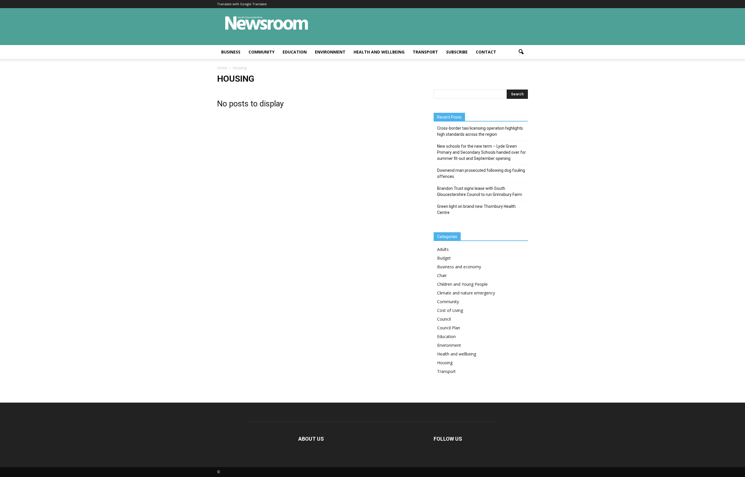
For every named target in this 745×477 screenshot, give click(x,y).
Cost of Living (450, 310)
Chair (442, 275)
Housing (445, 362)
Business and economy (459, 266)
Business (230, 52)
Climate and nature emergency (466, 293)
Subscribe (457, 52)
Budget (444, 258)
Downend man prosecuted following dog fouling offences (481, 173)
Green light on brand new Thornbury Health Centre (476, 209)
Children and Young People (462, 284)
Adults (443, 249)
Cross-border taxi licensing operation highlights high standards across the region (480, 131)
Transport (425, 52)
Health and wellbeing (379, 52)
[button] (521, 52)
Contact (486, 52)
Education (295, 52)
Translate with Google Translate (242, 4)
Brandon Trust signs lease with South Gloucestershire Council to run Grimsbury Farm (479, 191)
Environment (330, 52)
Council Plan (448, 327)
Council (444, 319)
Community (261, 52)
